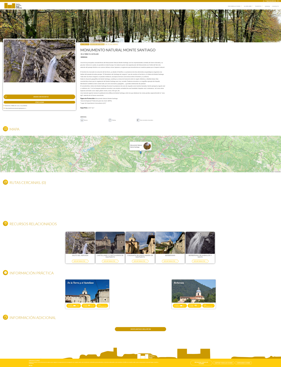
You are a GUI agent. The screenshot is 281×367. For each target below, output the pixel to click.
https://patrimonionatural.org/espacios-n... (16, 108)
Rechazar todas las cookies (201, 363)
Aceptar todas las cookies (224, 363)
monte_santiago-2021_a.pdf (140, 329)
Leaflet (272, 171)
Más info (30, 365)
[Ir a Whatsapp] (263, 1)
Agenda (267, 6)
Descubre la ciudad (234, 6)
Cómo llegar (39, 102)
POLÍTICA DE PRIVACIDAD (270, 355)
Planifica (258, 6)
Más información (102, 305)
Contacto (275, 6)
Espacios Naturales (97, 44)
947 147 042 (10, 358)
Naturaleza (85, 44)
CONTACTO (267, 356)
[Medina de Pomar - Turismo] (13, 8)
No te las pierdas (112, 44)
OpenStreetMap (278, 171)
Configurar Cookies (243, 363)
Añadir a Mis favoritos (41, 96)
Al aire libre (248, 6)
